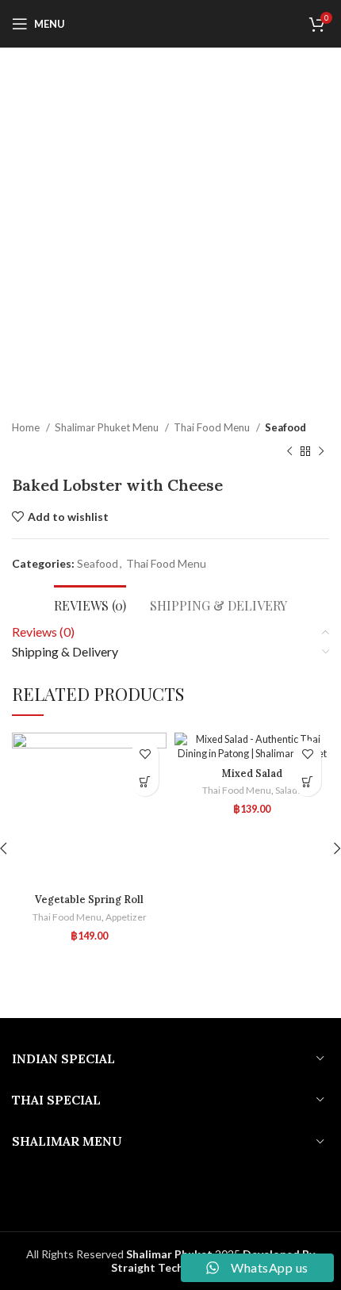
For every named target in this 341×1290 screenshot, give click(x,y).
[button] (145, 782)
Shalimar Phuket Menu (108, 427)
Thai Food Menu (213, 427)
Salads (288, 790)
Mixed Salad (252, 773)
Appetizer (126, 917)
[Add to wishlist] (145, 754)
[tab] (90, 603)
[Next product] (321, 452)
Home (27, 427)
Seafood (285, 427)
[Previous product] (289, 452)
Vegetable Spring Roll (89, 899)
